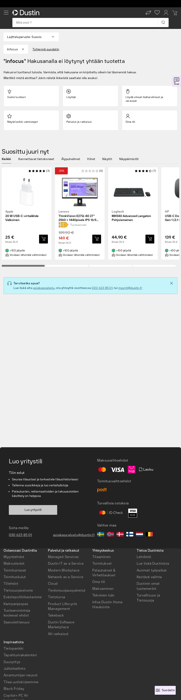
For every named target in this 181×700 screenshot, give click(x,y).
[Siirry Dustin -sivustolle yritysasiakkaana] (26, 12)
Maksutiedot (14, 563)
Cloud (53, 583)
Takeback (56, 615)
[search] (163, 22)
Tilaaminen (101, 557)
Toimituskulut (15, 577)
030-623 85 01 (102, 288)
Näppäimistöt (129, 159)
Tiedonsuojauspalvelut (66, 590)
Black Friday (14, 689)
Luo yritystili (33, 510)
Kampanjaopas (16, 604)
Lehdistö (144, 557)
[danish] (120, 535)
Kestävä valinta (149, 577)
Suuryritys (12, 662)
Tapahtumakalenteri (20, 655)
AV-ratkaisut (58, 634)
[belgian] (149, 535)
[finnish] (129, 535)
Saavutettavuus (17, 622)
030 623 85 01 (20, 535)
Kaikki (6, 159)
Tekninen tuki (103, 595)
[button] (148, 12)
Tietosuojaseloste (18, 590)
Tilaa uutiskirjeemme (21, 682)
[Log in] (166, 12)
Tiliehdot (11, 583)
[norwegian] (110, 535)
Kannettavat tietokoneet (36, 159)
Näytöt (107, 159)
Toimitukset (102, 563)
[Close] (171, 283)
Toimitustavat (15, 570)
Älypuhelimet (70, 159)
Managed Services (63, 557)
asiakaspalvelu (44, 288)
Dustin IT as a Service (66, 563)
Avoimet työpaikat (152, 570)
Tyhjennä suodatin (45, 49)
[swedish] (100, 535)
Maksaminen (102, 589)
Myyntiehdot (14, 557)
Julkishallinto (14, 668)
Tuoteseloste (78, 224)
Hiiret (91, 159)
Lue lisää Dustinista (153, 563)
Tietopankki (13, 648)
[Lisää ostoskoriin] (43, 239)
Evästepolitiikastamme (23, 597)
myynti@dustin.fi (130, 288)
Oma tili (98, 582)
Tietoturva (56, 597)
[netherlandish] (139, 535)
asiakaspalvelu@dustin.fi (74, 535)
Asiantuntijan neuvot (21, 675)
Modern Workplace (63, 570)
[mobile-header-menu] (6, 12)
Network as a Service (65, 577)
